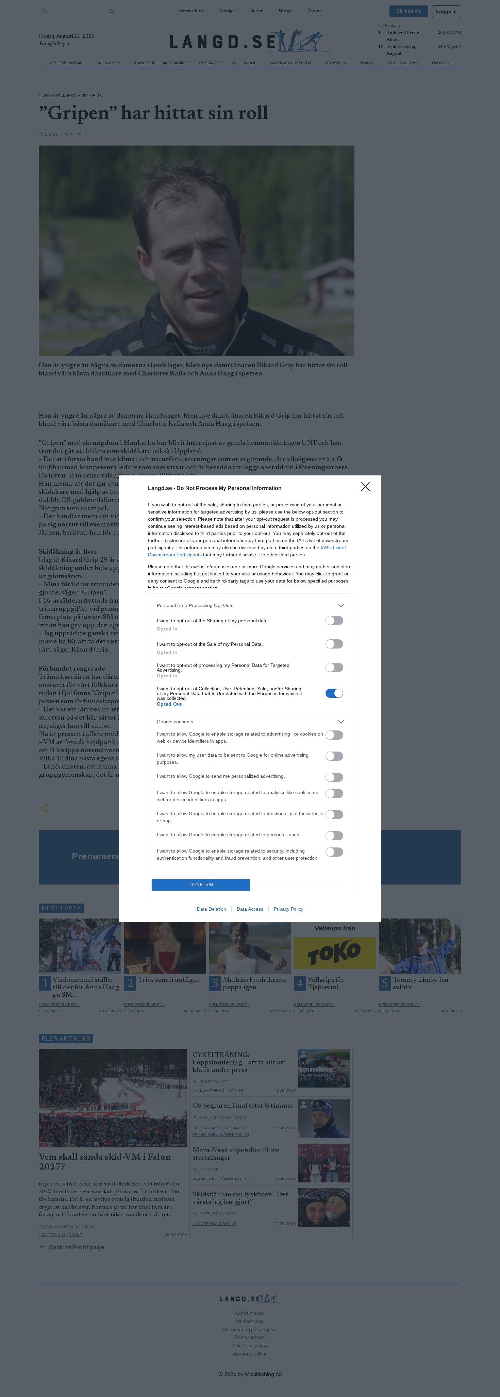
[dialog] (250, 698)
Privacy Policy (288, 909)
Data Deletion (211, 909)
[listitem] (250, 605)
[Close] (367, 488)
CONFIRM (201, 884)
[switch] (334, 620)
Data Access (250, 909)
